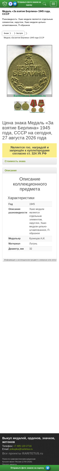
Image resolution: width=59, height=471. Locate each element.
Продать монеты (9, 464)
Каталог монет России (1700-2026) (17, 462)
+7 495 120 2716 (22, 446)
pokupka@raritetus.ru (21, 449)
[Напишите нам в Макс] (10, 3)
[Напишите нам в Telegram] (15, 3)
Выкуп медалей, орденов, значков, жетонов (28, 440)
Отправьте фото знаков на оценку (29, 3)
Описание (11, 170)
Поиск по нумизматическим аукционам (18, 459)
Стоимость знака (15, 161)
